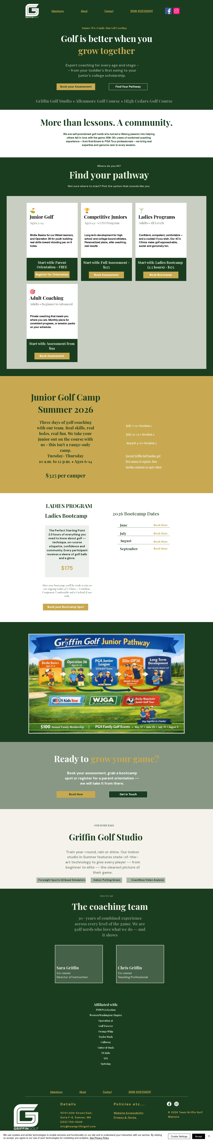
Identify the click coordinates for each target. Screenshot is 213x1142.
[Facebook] (169, 1104)
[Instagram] (176, 11)
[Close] (209, 1136)
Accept (198, 1136)
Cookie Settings (179, 1136)
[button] (84, 11)
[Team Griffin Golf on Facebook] (168, 11)
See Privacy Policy (99, 1138)
